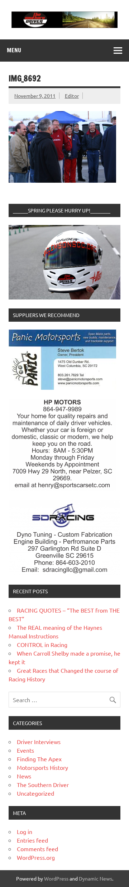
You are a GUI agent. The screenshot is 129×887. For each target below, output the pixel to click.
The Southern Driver (43, 784)
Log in (24, 831)
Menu (14, 50)
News (24, 776)
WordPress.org (36, 857)
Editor (72, 95)
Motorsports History (42, 767)
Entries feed (32, 840)
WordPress (56, 878)
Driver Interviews (39, 741)
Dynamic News (95, 878)
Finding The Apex (39, 758)
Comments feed (37, 848)
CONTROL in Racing (42, 644)
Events (25, 750)
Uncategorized (35, 793)
